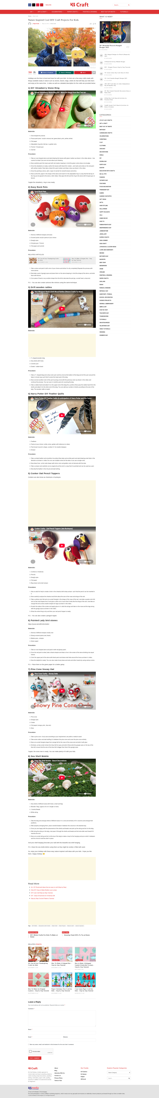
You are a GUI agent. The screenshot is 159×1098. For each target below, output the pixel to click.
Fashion (102, 177)
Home (29, 16)
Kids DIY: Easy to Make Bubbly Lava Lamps (44, 890)
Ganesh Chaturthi (105, 196)
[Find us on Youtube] (41, 4)
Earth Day (103, 164)
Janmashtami (104, 231)
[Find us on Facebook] (29, 4)
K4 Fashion (84, 1071)
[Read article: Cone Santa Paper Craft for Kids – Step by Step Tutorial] (85, 979)
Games (102, 193)
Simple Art (103, 307)
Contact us (57, 1075)
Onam (101, 269)
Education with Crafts (44, 925)
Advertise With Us (59, 1073)
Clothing (103, 145)
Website (65, 1037)
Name (30, 1029)
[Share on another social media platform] (94, 72)
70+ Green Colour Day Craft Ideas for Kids (117, 72)
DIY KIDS (34, 925)
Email (30, 1037)
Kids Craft (35, 16)
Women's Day (104, 335)
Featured (103, 183)
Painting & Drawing (90, 11)
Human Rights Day (105, 224)
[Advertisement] (62, 345)
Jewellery (103, 234)
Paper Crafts (72, 11)
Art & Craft (42, 11)
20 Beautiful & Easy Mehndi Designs (115, 61)
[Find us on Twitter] (33, 4)
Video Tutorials (105, 329)
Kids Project (62, 925)
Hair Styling (104, 205)
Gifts (101, 202)
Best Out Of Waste (108, 11)
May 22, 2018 (45, 23)
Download (103, 161)
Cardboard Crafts (106, 133)
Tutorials (124, 11)
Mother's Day (104, 256)
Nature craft (70, 925)
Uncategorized (105, 322)
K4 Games (83, 1074)
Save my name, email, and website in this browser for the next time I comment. (52, 1044)
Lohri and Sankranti (106, 250)
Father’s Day (104, 180)
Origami (102, 272)
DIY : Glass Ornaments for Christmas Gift (43, 896)
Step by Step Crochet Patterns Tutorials (42, 898)
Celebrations (57, 11)
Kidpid (82, 1076)
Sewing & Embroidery (106, 303)
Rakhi (101, 284)
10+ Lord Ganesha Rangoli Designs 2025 (116, 78)
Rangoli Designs (105, 288)
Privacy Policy (58, 1078)
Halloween (103, 209)
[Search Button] (129, 5)
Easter (102, 167)
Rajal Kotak (36, 23)
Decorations (104, 152)
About (56, 1068)
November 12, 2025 (43, 262)
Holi (101, 215)
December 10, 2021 (77, 262)
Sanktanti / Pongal (106, 294)
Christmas (103, 139)
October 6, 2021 (80, 969)
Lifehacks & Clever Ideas (108, 246)
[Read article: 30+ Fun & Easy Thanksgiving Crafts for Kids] (33, 260)
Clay (101, 142)
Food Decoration (105, 186)
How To (102, 221)
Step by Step (104, 310)
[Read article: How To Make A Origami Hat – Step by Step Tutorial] (67, 260)
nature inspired (80, 925)
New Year (103, 262)
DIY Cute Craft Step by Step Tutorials (42, 893)
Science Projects (105, 300)
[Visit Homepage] (79, 4)
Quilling (102, 281)
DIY (31, 11)
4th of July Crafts (106, 120)
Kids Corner (104, 240)
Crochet (102, 148)
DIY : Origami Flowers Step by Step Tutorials (117, 67)
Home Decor (103, 218)
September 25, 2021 (33, 993)
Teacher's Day (104, 313)
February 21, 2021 (80, 993)
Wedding (102, 332)
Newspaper (103, 265)
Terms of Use (58, 1080)
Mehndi (102, 253)
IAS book (83, 1079)
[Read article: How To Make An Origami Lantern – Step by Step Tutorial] (38, 979)
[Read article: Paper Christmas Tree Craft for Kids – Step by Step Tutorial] (62, 979)
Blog (55, 1070)
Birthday (102, 129)
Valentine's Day (105, 325)
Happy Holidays (105, 212)
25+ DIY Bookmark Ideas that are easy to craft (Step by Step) (48, 887)
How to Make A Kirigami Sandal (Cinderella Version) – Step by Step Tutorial (84, 965)
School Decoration (106, 297)
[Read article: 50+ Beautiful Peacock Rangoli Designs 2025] (115, 32)
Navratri (102, 259)
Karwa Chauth (104, 237)
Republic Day (104, 291)
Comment (31, 1008)
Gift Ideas (103, 199)
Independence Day (105, 228)
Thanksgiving (104, 316)
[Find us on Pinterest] (37, 4)
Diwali (102, 155)
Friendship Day (104, 190)
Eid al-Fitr (103, 174)
